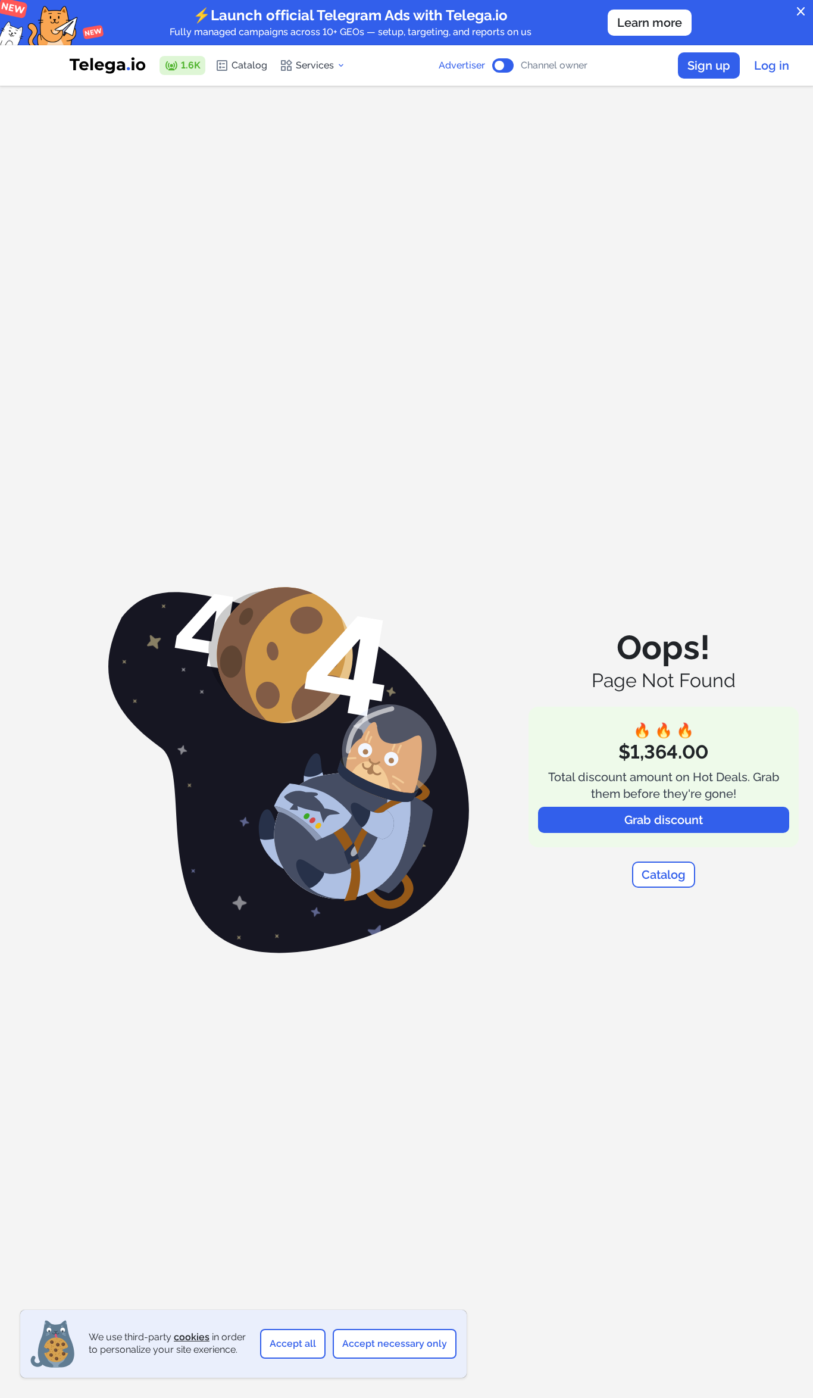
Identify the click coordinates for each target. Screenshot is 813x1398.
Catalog (249, 65)
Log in (771, 65)
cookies (191, 1337)
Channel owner (554, 65)
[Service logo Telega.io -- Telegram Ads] (107, 65)
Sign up (708, 65)
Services (315, 65)
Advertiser (462, 65)
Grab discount (663, 820)
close (801, 12)
